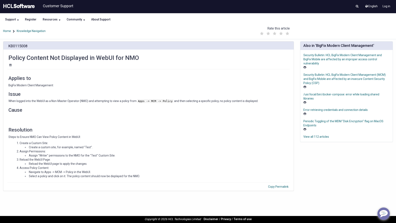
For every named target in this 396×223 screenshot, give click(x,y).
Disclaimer (211, 219)
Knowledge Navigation (31, 31)
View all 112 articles (316, 136)
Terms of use (242, 219)
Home (7, 31)
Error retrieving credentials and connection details (335, 110)
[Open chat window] (383, 214)
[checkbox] (261, 33)
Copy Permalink (278, 186)
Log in (386, 6)
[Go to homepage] (18, 6)
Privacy (226, 219)
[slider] (274, 32)
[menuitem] (371, 5)
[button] (357, 6)
